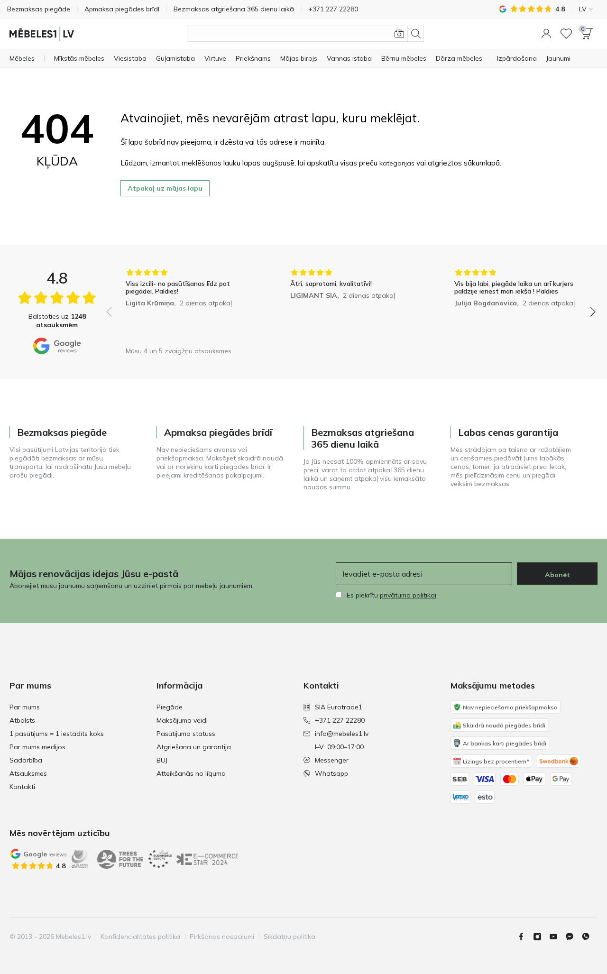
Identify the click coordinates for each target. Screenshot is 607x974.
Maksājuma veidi (182, 720)
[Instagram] (541, 936)
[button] (546, 33)
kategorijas (396, 163)
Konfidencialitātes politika (140, 936)
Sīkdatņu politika (289, 936)
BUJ (161, 760)
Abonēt (557, 574)
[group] (186, 305)
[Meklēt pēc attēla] (399, 34)
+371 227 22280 (340, 720)
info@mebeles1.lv (341, 733)
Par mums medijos (37, 747)
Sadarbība (25, 760)
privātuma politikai (408, 595)
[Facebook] (525, 936)
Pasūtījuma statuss (185, 733)
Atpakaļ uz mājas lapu (165, 188)
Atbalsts (22, 720)
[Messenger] (573, 936)
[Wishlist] (566, 33)
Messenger (332, 760)
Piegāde (169, 707)
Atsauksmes (28, 773)
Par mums (24, 707)
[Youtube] (557, 936)
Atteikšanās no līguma (191, 773)
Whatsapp (331, 773)
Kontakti (22, 786)
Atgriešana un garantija (193, 747)
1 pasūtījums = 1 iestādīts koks (56, 733)
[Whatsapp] (589, 936)
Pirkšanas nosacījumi (222, 936)
